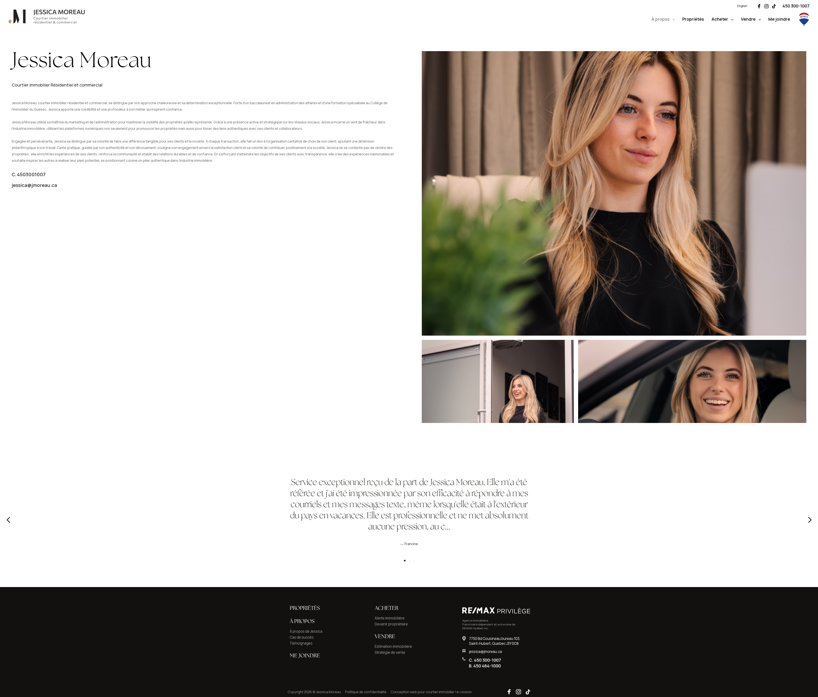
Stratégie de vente (390, 652)
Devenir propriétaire (391, 624)
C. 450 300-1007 (485, 660)
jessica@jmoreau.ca (34, 185)
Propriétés (693, 19)
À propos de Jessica (306, 631)
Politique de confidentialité (365, 692)
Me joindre (779, 19)
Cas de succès (302, 637)
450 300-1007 (795, 6)
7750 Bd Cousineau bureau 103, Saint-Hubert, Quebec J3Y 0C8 (494, 641)
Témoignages (301, 643)
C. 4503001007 (29, 174)
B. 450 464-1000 (485, 666)
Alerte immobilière (390, 618)
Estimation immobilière (393, 646)
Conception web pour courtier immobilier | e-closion (431, 692)
